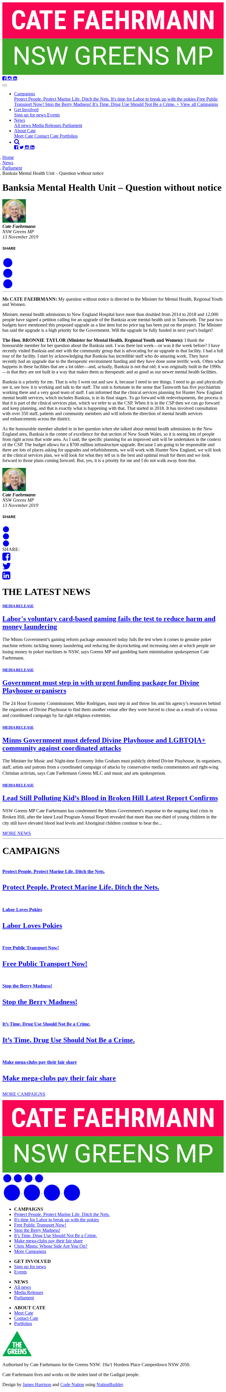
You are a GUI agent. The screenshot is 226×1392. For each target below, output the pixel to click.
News (7, 162)
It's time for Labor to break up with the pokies (154, 99)
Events (53, 114)
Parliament (72, 125)
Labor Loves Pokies (22, 909)
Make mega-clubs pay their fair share (39, 1062)
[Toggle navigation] (4, 85)
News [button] (19, 120)
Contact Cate (47, 135)
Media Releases (47, 125)
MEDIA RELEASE (18, 606)
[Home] (113, 39)
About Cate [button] (25, 130)
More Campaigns (30, 1251)
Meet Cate (24, 135)
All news (23, 125)
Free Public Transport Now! (30, 947)
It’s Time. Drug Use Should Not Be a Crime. (134, 104)
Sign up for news (30, 114)
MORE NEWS (16, 833)
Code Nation (72, 1384)
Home (8, 157)
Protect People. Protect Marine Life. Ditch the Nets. (62, 99)
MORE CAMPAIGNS (23, 1094)
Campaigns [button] (24, 93)
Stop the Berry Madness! (68, 104)
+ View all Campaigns (197, 104)
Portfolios (69, 135)
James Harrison (37, 1384)
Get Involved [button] (26, 109)
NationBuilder (110, 1384)
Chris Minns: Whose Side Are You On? (50, 1246)
